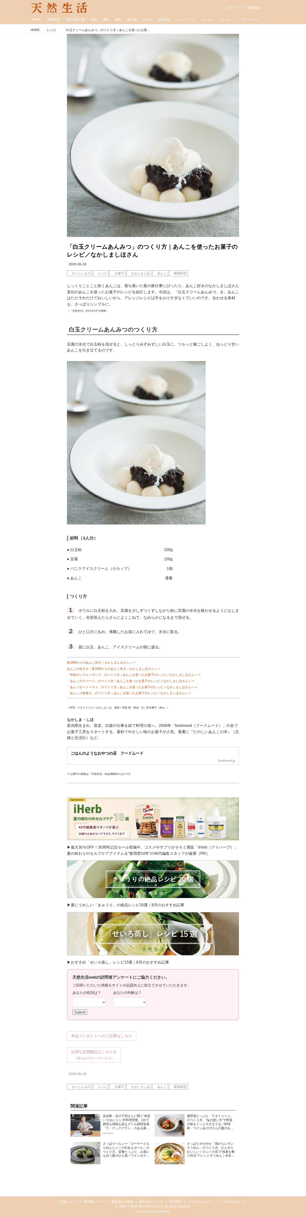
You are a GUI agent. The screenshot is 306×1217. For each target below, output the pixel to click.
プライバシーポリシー (203, 1201)
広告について (69, 1201)
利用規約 (175, 1201)
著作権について (95, 1201)
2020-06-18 (77, 264)
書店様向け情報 (122, 1201)
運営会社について (151, 1201)
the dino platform (158, 1211)
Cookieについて (235, 1201)
